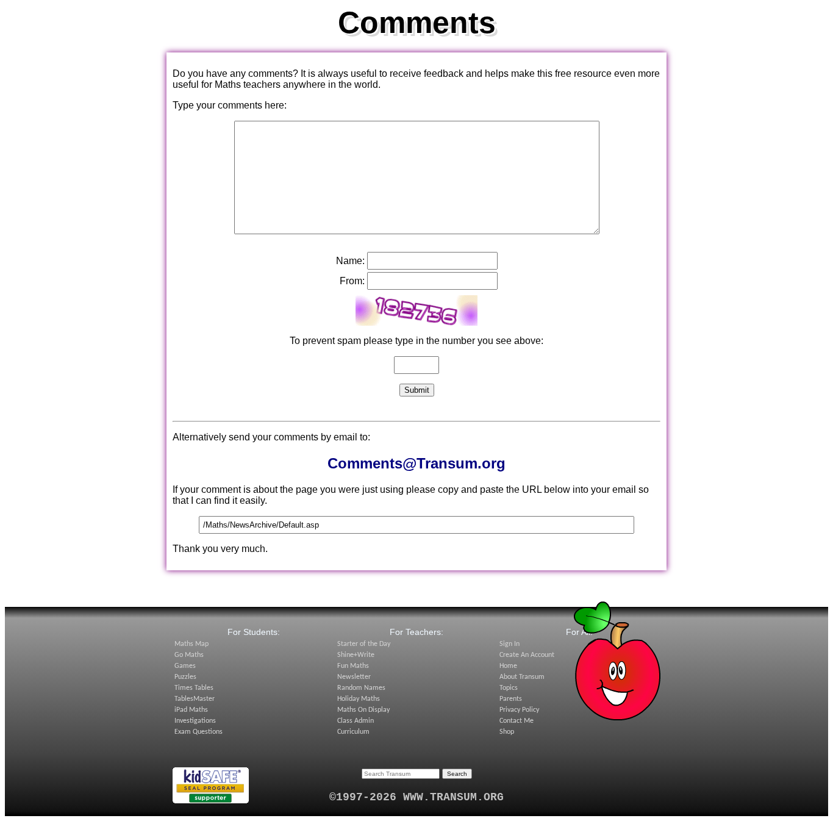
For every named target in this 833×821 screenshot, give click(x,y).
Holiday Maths (358, 699)
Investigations (195, 721)
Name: (350, 261)
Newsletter (354, 677)
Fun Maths (353, 666)
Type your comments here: (230, 105)
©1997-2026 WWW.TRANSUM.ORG (416, 797)
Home (508, 666)
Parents (510, 699)
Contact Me (516, 721)
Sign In (509, 644)
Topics (508, 688)
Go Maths (189, 655)
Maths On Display (363, 710)
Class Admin (355, 721)
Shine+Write (355, 655)
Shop (506, 732)
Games (185, 666)
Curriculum (353, 732)
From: (352, 281)
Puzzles (185, 677)
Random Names (361, 688)
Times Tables (193, 688)
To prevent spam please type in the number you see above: (416, 340)
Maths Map (191, 644)
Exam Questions (198, 732)
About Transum (522, 677)
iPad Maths (191, 710)
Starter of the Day (363, 644)
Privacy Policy (519, 710)
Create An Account (526, 655)
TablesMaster (194, 699)
